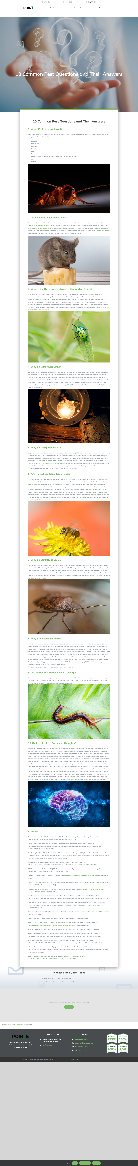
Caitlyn (5, 1024)
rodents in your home (103, 230)
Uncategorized (20, 1024)
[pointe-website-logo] (29, 6)
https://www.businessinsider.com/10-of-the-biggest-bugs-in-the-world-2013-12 (51, 925)
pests (37, 134)
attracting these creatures (45, 228)
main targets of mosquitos (53, 463)
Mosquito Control (81, 1047)
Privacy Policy (75, 1059)
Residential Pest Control (84, 1039)
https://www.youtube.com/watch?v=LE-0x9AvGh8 (83, 875)
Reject (96, 1163)
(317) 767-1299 (92, 2)
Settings (66, 1163)
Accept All (84, 1163)
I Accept (69, 1007)
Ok (75, 1163)
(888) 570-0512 (46, 2)
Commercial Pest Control (84, 1043)
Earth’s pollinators (98, 492)
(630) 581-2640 (69, 2)
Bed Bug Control (81, 1050)
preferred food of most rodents (39, 225)
